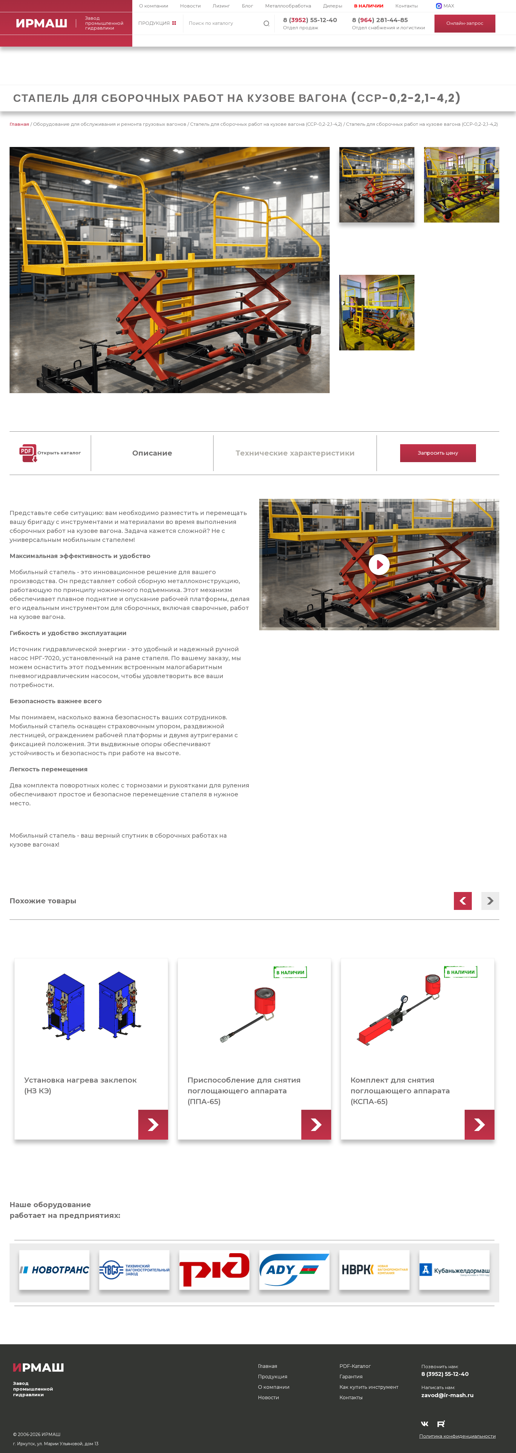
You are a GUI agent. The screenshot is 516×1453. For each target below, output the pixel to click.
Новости (190, 6)
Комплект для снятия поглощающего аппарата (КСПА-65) (237, 1091)
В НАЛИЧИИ (368, 6)
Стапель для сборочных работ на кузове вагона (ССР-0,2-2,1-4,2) (266, 124)
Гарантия (351, 1377)
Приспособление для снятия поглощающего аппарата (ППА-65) (80, 1091)
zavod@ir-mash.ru (447, 1395)
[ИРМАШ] (46, 23)
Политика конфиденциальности (457, 1436)
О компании (153, 6)
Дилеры (332, 6)
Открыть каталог (59, 453)
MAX (448, 6)
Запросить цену (438, 453)
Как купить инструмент (369, 1387)
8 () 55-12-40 (310, 20)
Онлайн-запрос (464, 23)
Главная (19, 124)
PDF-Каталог (355, 1366)
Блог (247, 6)
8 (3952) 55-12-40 (445, 1374)
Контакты (406, 6)
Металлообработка (288, 6)
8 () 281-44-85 (380, 20)
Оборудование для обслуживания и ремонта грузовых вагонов (109, 124)
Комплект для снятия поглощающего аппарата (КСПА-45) (400, 1091)
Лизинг (221, 6)
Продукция (154, 23)
